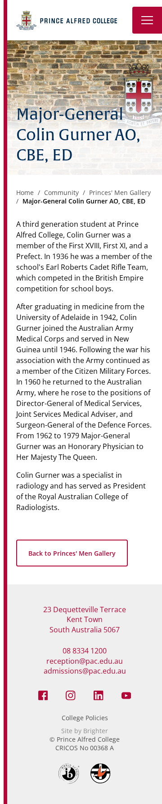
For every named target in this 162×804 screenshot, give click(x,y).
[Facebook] (43, 695)
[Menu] (147, 20)
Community (61, 192)
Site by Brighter (84, 730)
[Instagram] (71, 695)
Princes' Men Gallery (120, 192)
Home (25, 192)
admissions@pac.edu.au (85, 671)
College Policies (85, 717)
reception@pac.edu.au (84, 661)
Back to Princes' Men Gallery (72, 553)
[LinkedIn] (98, 695)
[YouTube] (126, 695)
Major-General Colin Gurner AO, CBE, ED (83, 201)
